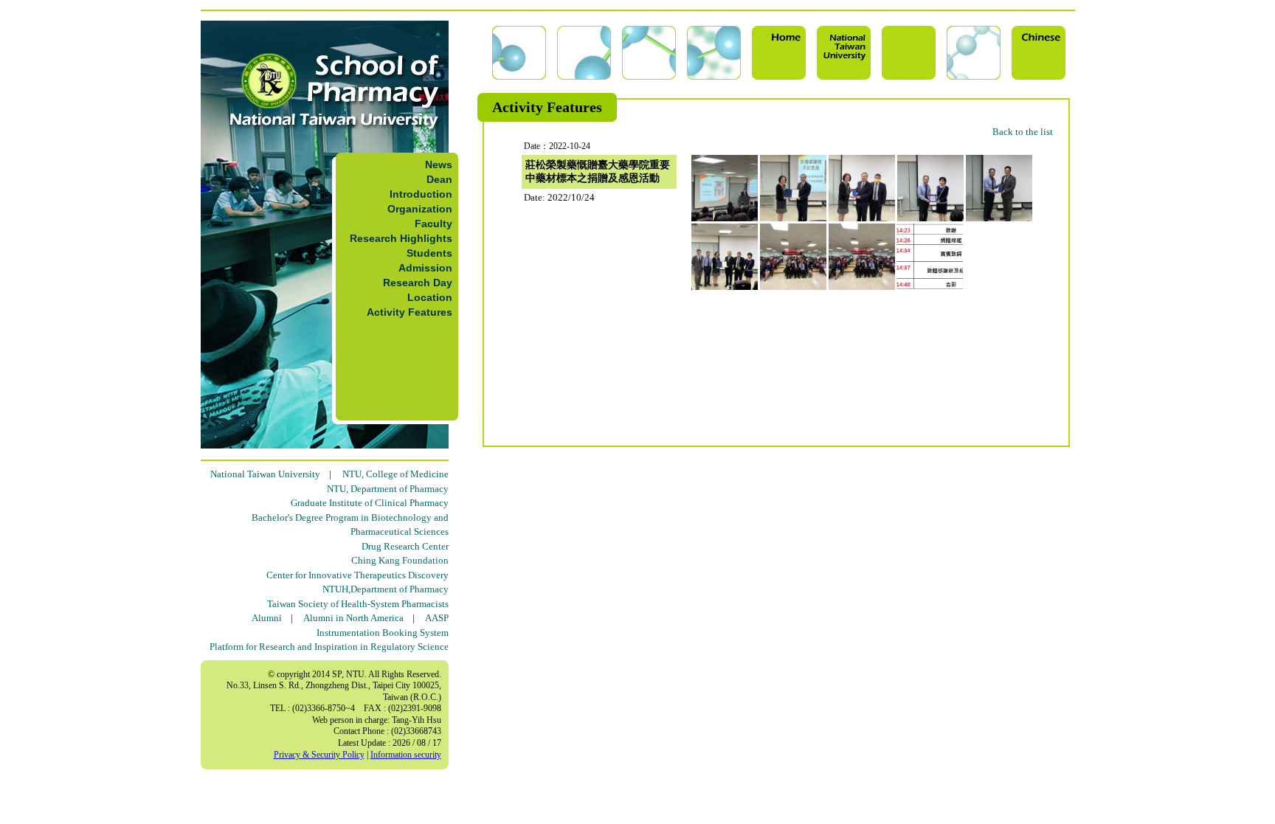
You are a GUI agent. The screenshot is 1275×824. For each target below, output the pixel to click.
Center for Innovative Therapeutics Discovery (357, 575)
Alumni (267, 617)
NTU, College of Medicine (395, 473)
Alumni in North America (353, 617)
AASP (437, 617)
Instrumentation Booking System (383, 632)
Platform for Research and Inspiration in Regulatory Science (329, 646)
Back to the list (1022, 131)
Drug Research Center (405, 546)
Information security (405, 754)
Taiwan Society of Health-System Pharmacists (358, 603)
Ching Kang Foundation (400, 560)
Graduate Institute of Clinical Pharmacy (370, 502)
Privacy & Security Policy (319, 754)
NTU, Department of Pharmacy (388, 488)
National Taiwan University (265, 473)
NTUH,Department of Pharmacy (385, 589)
